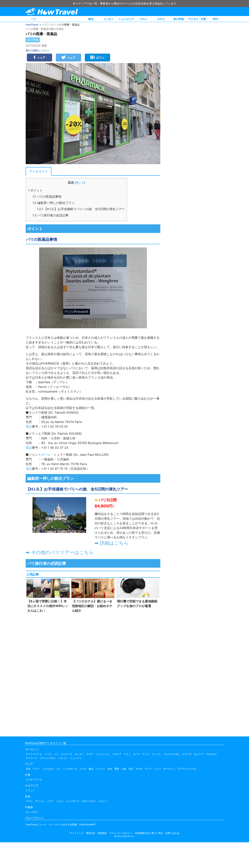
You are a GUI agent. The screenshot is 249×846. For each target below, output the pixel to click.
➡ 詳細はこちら (112, 543)
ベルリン (63, 758)
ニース (47, 754)
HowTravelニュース (36, 824)
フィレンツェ (103, 754)
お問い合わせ (172, 833)
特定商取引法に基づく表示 (149, 833)
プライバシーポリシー (121, 833)
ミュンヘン (76, 758)
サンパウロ (31, 812)
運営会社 (90, 833)
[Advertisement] (93, 673)
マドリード (31, 758)
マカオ (138, 768)
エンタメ (108, 18)
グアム (29, 801)
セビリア (198, 754)
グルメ (143, 18)
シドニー (30, 790)
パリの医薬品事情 (46, 196)
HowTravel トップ (36, 24)
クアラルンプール (186, 768)
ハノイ (157, 768)
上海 (123, 768)
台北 (109, 768)
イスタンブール (34, 779)
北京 (130, 768)
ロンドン (79, 754)
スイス (145, 754)
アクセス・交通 (197, 18)
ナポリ (89, 754)
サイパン (39, 801)
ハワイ (50, 801)
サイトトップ (77, 833)
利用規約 (102, 833)
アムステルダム (171, 754)
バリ (58, 768)
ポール (45, 455)
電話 (29, 426)
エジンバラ (66, 754)
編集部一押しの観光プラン (53, 203)
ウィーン (156, 754)
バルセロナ (211, 754)
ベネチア (116, 754)
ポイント (35, 190)
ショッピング (126, 18)
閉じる (80, 182)
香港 (116, 768)
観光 (91, 18)
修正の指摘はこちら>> (38, 50)
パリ (33, 18)
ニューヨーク (72, 801)
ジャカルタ (48, 768)
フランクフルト (48, 758)
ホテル (161, 18)
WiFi (215, 18)
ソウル (82, 768)
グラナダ (186, 754)
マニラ (148, 768)
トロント (102, 801)
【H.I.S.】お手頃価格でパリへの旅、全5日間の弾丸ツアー (81, 209)
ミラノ (127, 754)
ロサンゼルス (89, 801)
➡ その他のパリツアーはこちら (60, 552)
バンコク (100, 768)
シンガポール (70, 768)
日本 (28, 768)
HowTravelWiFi (87, 824)
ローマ (136, 754)
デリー (36, 768)
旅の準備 (179, 18)
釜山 (91, 768)
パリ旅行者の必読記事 (50, 215)
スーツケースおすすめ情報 (63, 824)
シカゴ (59, 801)
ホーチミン (169, 768)
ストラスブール (34, 754)
